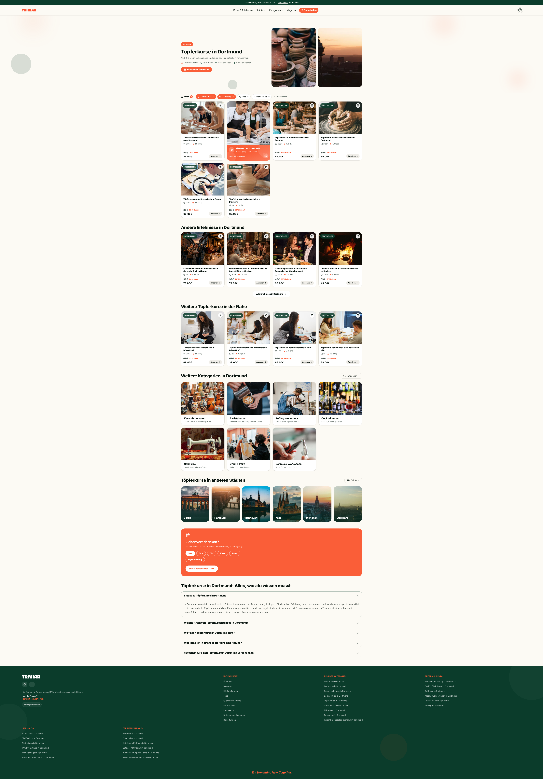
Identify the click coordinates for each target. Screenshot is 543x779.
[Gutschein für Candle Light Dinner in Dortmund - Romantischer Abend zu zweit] (312, 236)
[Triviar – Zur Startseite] (29, 10)
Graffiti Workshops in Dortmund (439, 686)
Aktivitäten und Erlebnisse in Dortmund (141, 757)
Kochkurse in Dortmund (335, 686)
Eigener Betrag (195, 559)
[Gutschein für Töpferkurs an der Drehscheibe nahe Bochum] (312, 105)
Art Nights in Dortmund (435, 705)
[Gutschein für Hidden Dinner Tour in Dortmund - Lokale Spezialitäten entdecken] (266, 236)
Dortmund (226, 96)
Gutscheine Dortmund (133, 738)
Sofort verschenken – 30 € (202, 568)
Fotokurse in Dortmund (32, 733)
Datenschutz (229, 705)
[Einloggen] (520, 10)
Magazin (291, 10)
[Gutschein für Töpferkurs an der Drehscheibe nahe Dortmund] (358, 105)
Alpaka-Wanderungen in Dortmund (441, 696)
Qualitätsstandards (232, 700)
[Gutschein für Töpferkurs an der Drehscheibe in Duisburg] (266, 167)
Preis (244, 96)
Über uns (227, 681)
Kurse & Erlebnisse (243, 10)
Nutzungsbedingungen (234, 715)
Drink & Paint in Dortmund (437, 700)
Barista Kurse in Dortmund (336, 696)
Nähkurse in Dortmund (334, 710)
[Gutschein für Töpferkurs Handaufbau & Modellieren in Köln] (358, 315)
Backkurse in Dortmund (335, 715)
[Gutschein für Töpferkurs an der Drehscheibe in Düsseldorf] (220, 315)
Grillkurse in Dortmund (435, 691)
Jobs (225, 696)
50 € (201, 553)
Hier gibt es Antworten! (33, 699)
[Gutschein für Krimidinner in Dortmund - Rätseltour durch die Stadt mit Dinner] (220, 236)
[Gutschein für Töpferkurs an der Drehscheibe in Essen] (220, 167)
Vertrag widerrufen (32, 705)
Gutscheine (310, 10)
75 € (212, 553)
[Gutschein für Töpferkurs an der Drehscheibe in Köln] (312, 315)
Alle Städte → (353, 480)
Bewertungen (229, 720)
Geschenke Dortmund (133, 733)
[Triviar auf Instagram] (24, 684)
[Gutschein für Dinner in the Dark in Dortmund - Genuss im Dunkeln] (358, 236)
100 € (223, 553)
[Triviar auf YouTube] (32, 684)
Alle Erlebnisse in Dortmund (269, 294)
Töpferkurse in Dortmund (335, 700)
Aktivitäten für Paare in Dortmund (138, 743)
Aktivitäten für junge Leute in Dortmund (141, 752)
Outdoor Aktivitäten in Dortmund (138, 748)
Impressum (228, 710)
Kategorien (275, 10)
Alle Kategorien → (351, 376)
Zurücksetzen (281, 97)
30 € (190, 553)
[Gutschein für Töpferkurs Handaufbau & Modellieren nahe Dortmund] (220, 105)
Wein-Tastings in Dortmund (34, 752)
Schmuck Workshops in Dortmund (440, 681)
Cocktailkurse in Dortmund (336, 705)
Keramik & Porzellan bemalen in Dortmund (343, 720)
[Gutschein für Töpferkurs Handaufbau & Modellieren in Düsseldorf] (266, 315)
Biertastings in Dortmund (33, 743)
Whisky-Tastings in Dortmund (35, 748)
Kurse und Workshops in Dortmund (38, 757)
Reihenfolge (261, 96)
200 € (235, 553)
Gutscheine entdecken (198, 69)
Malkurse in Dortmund (334, 681)
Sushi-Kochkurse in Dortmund (337, 691)
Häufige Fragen (230, 691)
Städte (259, 10)
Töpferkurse (206, 96)
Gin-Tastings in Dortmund (33, 738)
